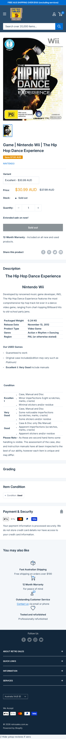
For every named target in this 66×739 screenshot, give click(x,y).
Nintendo (9, 163)
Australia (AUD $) (13, 696)
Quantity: (8, 207)
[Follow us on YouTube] (41, 640)
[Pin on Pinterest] (49, 252)
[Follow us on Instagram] (35, 640)
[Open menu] (4, 14)
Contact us (23, 603)
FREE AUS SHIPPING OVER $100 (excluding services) (33, 2)
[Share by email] (61, 252)
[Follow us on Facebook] (23, 640)
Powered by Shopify (12, 728)
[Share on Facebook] (43, 252)
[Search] (59, 26)
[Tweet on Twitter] (55, 252)
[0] (60, 14)
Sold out (33, 227)
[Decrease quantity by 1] (18, 208)
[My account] (54, 14)
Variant (7, 174)
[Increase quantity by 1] (38, 208)
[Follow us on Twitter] (29, 640)
